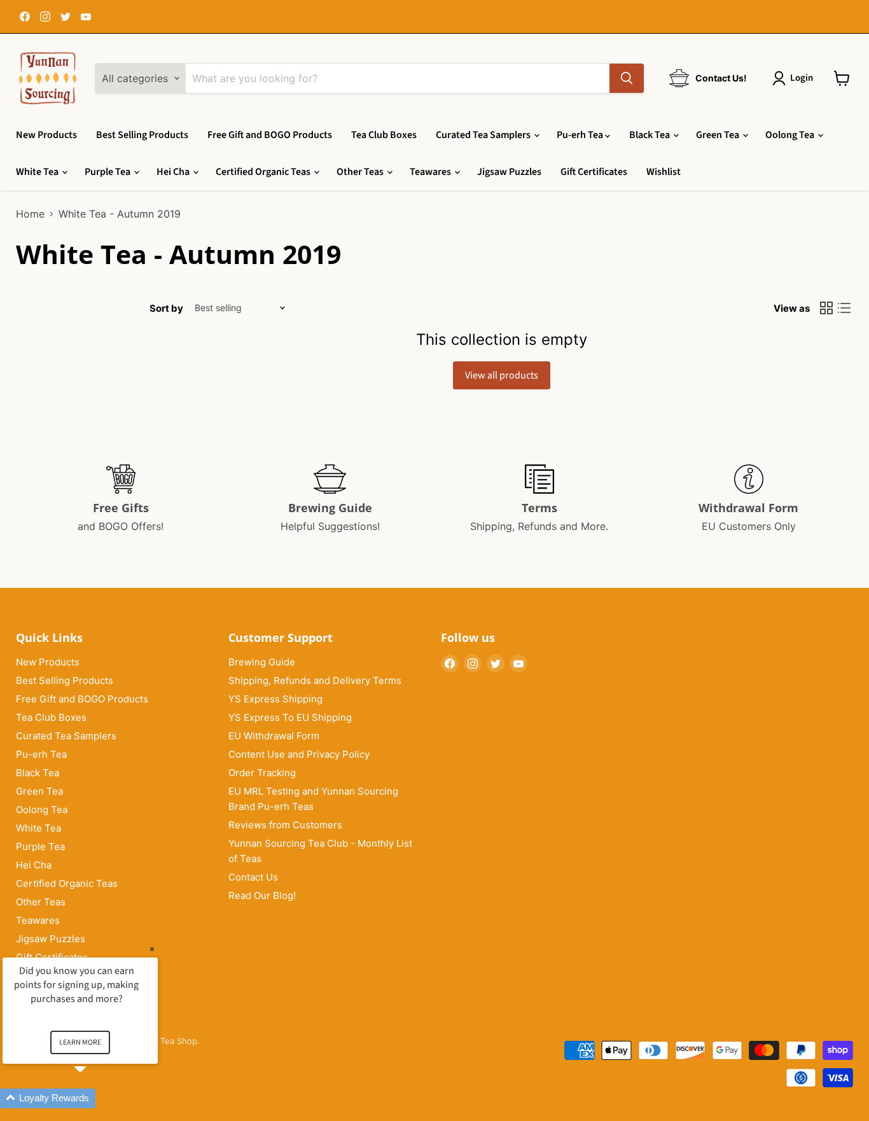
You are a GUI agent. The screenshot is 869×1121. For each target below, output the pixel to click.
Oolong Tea (790, 135)
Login (801, 78)
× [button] (152, 949)
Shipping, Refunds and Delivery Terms (314, 680)
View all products (501, 375)
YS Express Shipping (275, 699)
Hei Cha (173, 172)
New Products (46, 135)
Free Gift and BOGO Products (269, 135)
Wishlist (663, 172)
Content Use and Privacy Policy (299, 754)
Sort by (166, 308)
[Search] (626, 78)
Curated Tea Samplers (484, 135)
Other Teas (361, 172)
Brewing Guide (261, 662)
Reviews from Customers (285, 825)
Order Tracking (262, 773)
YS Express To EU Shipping (290, 717)
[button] (95, 1098)
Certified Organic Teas (264, 172)
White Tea (38, 172)
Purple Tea (108, 172)
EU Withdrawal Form (273, 736)
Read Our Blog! (262, 895)
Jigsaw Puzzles (509, 172)
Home (30, 213)
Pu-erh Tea (581, 135)
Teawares (431, 172)
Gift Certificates (593, 172)
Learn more (80, 1042)
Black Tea (650, 135)
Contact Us (253, 877)
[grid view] (826, 308)
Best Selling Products (142, 135)
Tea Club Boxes (384, 135)
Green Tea (718, 135)
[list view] (844, 308)
